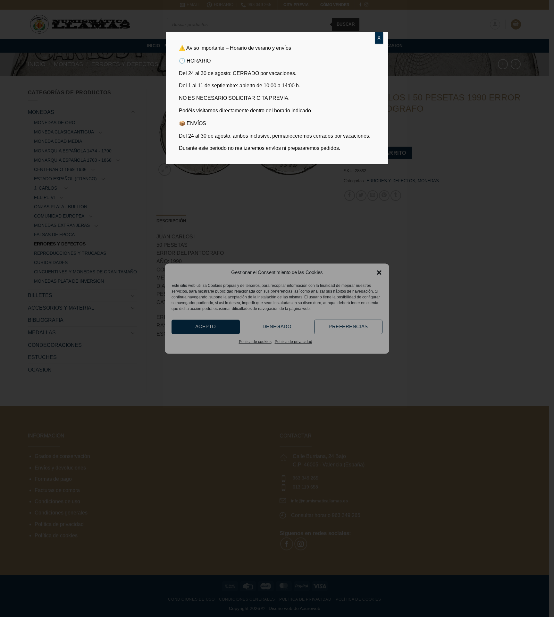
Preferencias (348, 326)
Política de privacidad (293, 341)
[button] (379, 272)
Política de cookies (255, 341)
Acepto (205, 326)
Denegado (277, 326)
